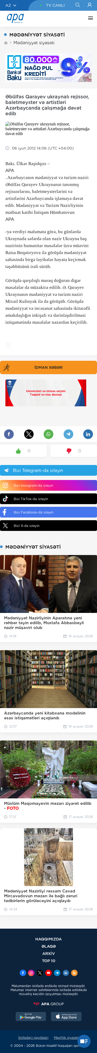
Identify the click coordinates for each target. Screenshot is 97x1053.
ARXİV (48, 953)
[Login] (90, 5)
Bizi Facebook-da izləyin (33, 512)
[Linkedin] (66, 973)
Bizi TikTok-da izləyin (31, 499)
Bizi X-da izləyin (26, 526)
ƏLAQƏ (48, 946)
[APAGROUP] (48, 1004)
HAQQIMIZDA (48, 939)
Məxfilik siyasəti (66, 1038)
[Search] (77, 5)
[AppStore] (66, 1017)
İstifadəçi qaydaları (33, 1038)
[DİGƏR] (89, 19)
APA (9, 170)
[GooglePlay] (31, 1017)
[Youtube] (48, 973)
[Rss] (74, 973)
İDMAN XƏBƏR (48, 367)
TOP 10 (48, 960)
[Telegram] (57, 973)
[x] (40, 973)
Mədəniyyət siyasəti (33, 42)
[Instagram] (31, 973)
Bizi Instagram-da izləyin (33, 485)
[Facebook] (23, 973)
